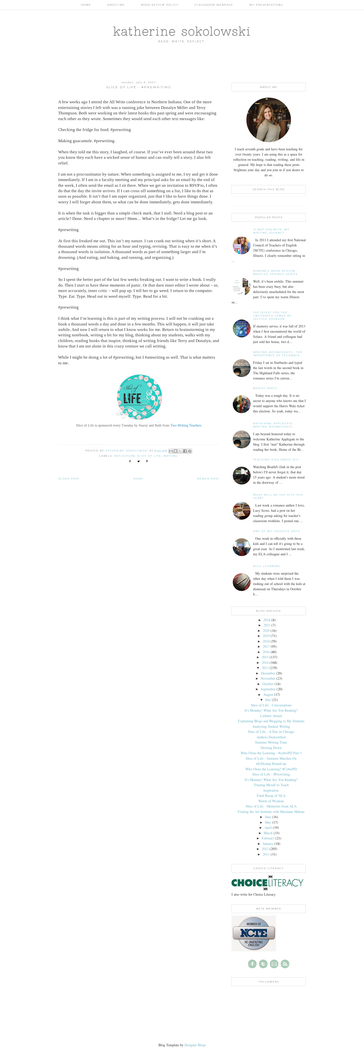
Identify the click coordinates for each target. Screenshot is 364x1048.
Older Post (68, 478)
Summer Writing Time (271, 742)
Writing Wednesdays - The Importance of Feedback (278, 353)
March (268, 833)
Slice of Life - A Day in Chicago (271, 731)
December (268, 673)
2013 (265, 667)
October (268, 683)
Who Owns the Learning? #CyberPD (271, 769)
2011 (266, 854)
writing (170, 455)
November (268, 678)
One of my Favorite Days (276, 531)
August (268, 694)
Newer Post (208, 478)
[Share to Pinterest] (189, 451)
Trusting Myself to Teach (271, 784)
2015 (265, 657)
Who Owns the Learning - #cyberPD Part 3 (271, 753)
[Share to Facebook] (184, 451)
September (268, 689)
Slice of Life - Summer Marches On (271, 758)
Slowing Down (271, 747)
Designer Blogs (195, 1045)
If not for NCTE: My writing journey (271, 231)
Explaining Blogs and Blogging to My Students (271, 721)
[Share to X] (180, 451)
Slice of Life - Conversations (271, 705)
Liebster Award (271, 715)
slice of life (149, 455)
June (268, 816)
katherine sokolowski (182, 31)
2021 (266, 625)
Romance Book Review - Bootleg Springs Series (275, 272)
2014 (265, 662)
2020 (266, 630)
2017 (266, 646)
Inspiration (271, 790)
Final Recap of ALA (271, 795)
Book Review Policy (160, 4)
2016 (266, 651)
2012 (265, 848)
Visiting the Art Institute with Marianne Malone (271, 811)
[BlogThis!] (175, 451)
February (268, 838)
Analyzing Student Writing (271, 726)
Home (86, 4)
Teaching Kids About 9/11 (276, 459)
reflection (124, 455)
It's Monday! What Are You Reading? (271, 710)
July (268, 699)
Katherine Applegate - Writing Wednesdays (274, 425)
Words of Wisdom (271, 801)
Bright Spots (265, 388)
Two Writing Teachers (185, 425)
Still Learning (267, 566)
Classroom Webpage (214, 4)
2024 (266, 620)
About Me (116, 4)
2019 (266, 635)
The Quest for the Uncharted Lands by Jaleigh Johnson (272, 316)
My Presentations (266, 4)
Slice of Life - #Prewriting (271, 774)
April (268, 827)
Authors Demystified (271, 737)
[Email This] (170, 451)
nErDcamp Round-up (271, 763)
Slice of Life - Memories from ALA (271, 806)
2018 (266, 641)
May (268, 822)
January (268, 843)
